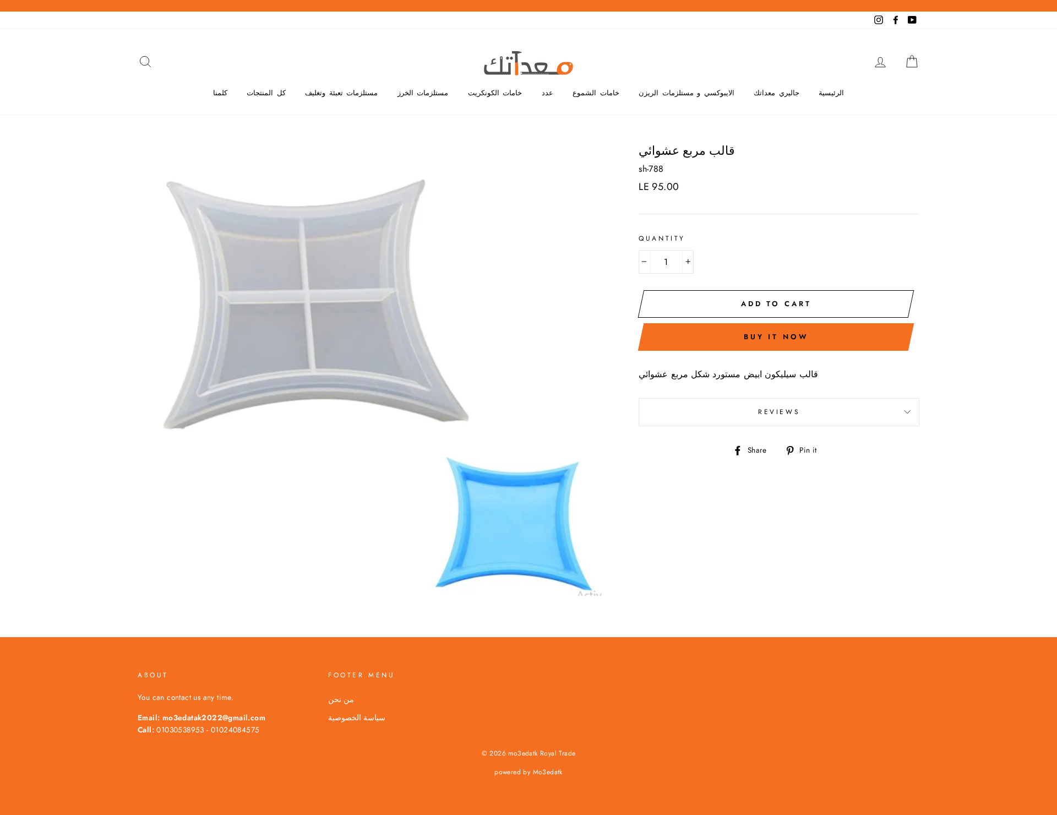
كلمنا (220, 93)
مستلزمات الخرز (423, 93)
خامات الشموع (596, 93)
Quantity (662, 238)
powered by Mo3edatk (528, 772)
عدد (547, 93)
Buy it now (776, 337)
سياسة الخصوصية (356, 717)
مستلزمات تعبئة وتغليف (341, 93)
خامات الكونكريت (495, 93)
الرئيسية (831, 93)
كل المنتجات (266, 93)
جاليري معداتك (776, 93)
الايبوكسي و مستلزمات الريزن (686, 93)
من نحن (341, 699)
